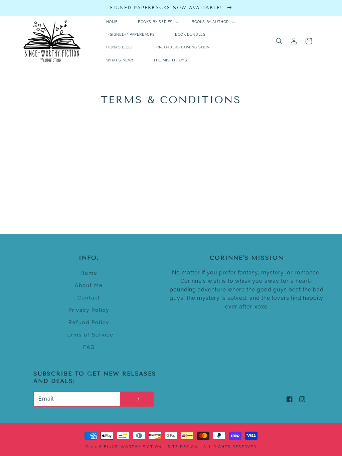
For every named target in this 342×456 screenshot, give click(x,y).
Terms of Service (89, 335)
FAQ (89, 347)
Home (89, 273)
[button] (279, 41)
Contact (88, 298)
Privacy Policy (88, 310)
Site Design (183, 447)
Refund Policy (88, 322)
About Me (89, 285)
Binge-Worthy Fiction (133, 447)
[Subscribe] (137, 399)
